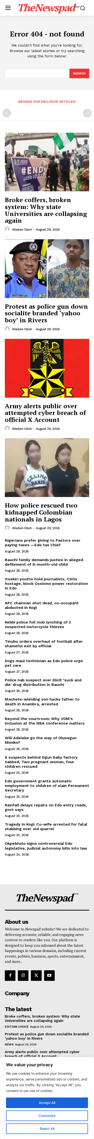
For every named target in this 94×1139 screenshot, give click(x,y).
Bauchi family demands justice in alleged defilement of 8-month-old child (44, 562)
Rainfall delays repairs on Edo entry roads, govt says (46, 807)
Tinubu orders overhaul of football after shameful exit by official (44, 643)
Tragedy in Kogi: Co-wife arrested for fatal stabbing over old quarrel (46, 826)
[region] (47, 1098)
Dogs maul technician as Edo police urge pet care (44, 663)
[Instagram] (23, 975)
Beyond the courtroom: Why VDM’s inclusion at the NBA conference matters (45, 720)
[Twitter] (36, 975)
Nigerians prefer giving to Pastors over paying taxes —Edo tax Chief (43, 542)
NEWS (9, 1044)
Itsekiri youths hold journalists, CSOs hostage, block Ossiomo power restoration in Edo (46, 583)
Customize (47, 1116)
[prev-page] (6, 113)
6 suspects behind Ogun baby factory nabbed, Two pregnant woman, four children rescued (41, 762)
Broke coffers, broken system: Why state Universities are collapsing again (46, 210)
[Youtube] (49, 975)
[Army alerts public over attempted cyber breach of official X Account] (47, 368)
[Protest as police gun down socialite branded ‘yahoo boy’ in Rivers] (47, 268)
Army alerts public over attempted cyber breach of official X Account (45, 413)
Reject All (47, 1129)
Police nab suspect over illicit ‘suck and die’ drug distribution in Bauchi (43, 682)
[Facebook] (10, 975)
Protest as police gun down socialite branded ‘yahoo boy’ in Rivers (46, 313)
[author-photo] (8, 229)
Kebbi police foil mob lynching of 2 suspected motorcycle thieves (38, 624)
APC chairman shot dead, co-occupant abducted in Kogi (42, 605)
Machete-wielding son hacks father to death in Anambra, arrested (42, 701)
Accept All (47, 1103)
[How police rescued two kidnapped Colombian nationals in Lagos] (47, 467)
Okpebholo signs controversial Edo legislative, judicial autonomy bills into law (46, 845)
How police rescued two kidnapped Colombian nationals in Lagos (41, 512)
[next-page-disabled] (87, 113)
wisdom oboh (22, 229)
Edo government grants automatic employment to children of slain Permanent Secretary (47, 785)
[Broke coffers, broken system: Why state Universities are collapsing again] (47, 162)
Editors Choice (16, 1026)
